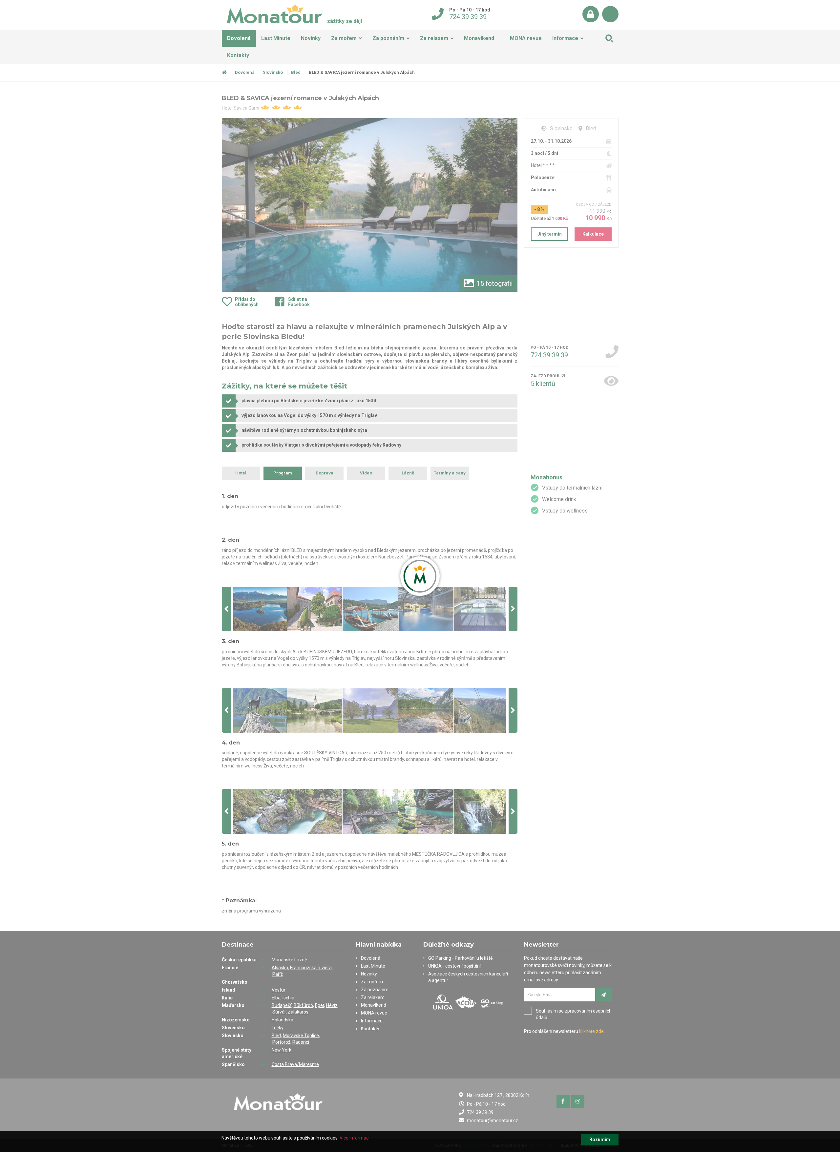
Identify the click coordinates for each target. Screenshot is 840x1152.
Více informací (354, 1138)
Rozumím (599, 1139)
